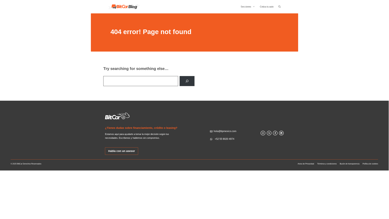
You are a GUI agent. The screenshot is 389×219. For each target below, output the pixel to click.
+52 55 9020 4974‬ (224, 139)
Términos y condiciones (327, 164)
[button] (278, 6)
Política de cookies (370, 164)
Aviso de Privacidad (306, 164)
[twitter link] (269, 133)
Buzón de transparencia (350, 164)
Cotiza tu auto (267, 6)
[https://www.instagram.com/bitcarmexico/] (263, 133)
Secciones (246, 6)
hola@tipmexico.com (225, 131)
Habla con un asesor (121, 151)
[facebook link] (275, 133)
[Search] (187, 81)
